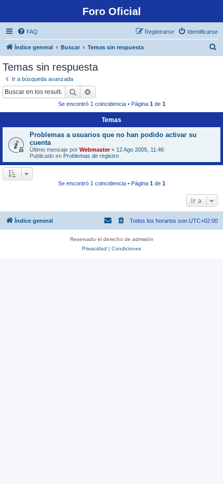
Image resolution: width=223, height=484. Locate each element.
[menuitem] (27, 31)
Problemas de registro (91, 156)
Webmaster (94, 149)
